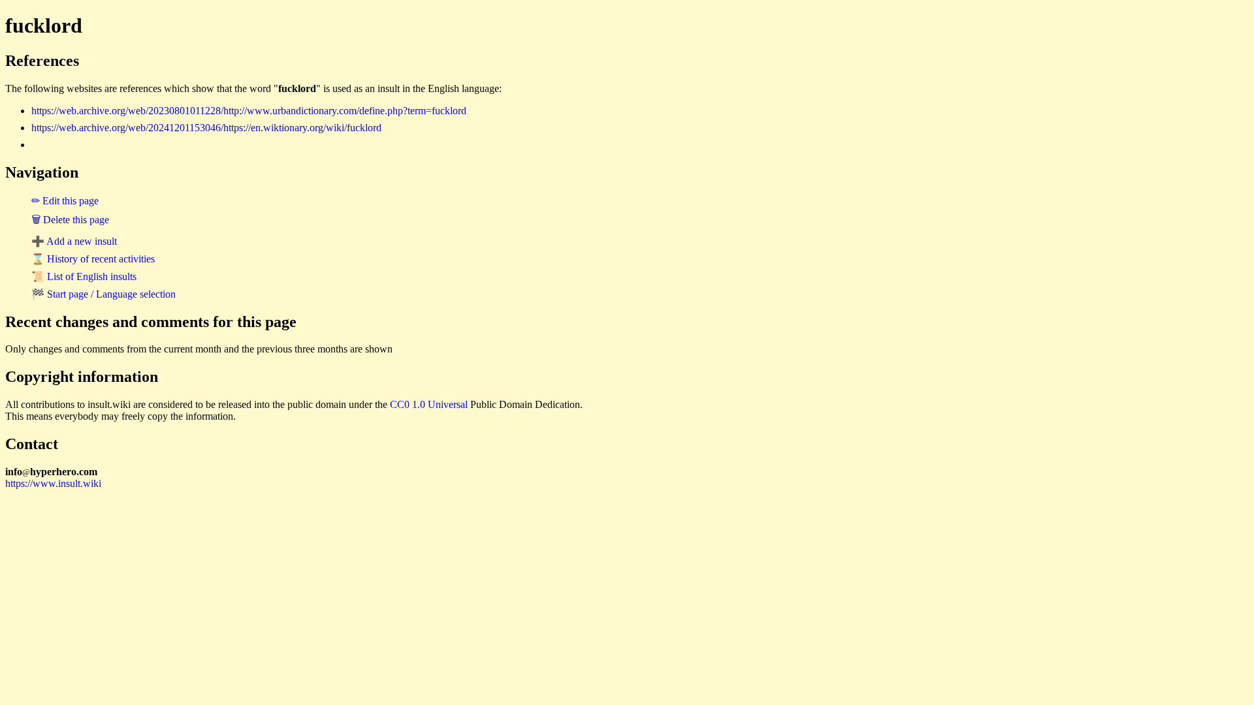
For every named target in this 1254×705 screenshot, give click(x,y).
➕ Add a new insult (74, 241)
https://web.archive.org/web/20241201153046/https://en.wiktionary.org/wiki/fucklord (206, 127)
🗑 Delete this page (70, 219)
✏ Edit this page (65, 200)
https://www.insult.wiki (53, 483)
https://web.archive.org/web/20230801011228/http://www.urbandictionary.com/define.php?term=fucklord (248, 110)
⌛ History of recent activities (93, 258)
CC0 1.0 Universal (429, 404)
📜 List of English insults (84, 276)
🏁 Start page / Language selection (103, 294)
